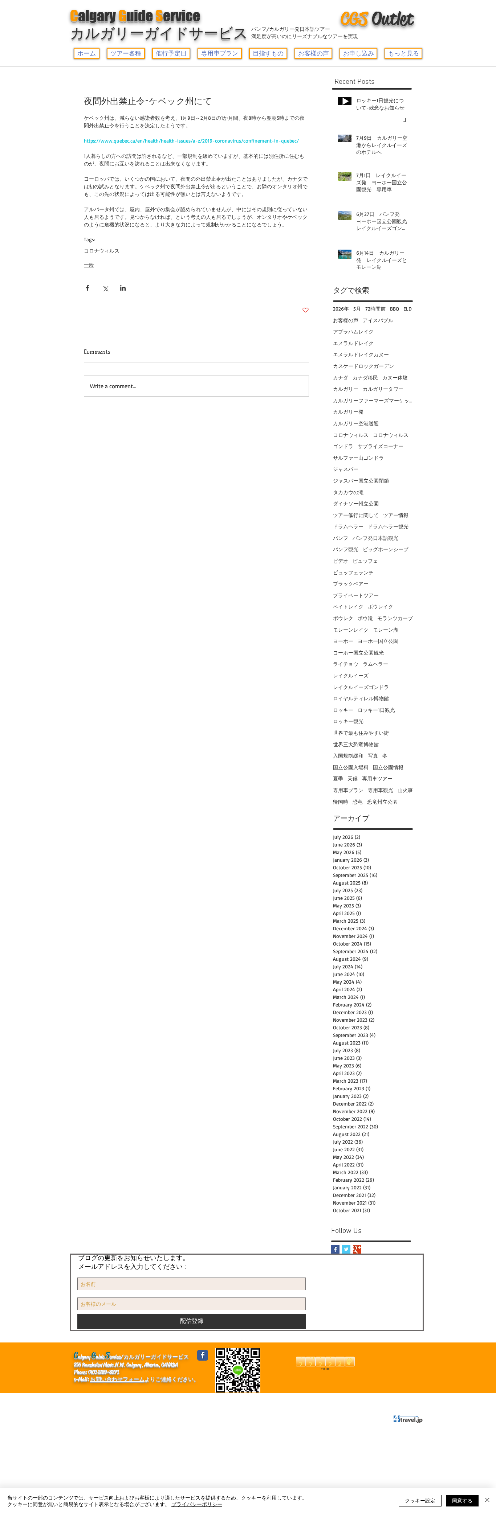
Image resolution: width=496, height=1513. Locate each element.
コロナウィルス (101, 250)
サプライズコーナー (380, 446)
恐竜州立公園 (382, 802)
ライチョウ (345, 664)
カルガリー (345, 389)
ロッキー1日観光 (376, 710)
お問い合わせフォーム (117, 1379)
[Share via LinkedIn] (122, 287)
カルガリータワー (383, 389)
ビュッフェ (365, 561)
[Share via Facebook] (87, 287)
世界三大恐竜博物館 (356, 744)
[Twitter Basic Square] (346, 1249)
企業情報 (88, 1400)
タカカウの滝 (348, 492)
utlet (377, 18)
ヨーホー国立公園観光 (358, 652)
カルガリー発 (348, 412)
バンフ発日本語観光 (375, 538)
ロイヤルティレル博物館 (361, 698)
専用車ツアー (377, 778)
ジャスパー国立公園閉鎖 (361, 480)
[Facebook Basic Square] (335, 1249)
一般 (89, 265)
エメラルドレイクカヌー (361, 354)
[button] (126, 53)
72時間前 (375, 309)
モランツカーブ (395, 618)
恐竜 (358, 802)
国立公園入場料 (351, 767)
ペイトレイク (348, 606)
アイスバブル (378, 320)
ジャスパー (345, 469)
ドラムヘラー (348, 526)
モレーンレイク (351, 630)
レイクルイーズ (351, 675)
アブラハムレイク (353, 331)
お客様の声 (345, 320)
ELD (407, 309)
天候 (352, 778)
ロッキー (343, 710)
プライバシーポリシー (205, 1400)
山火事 (405, 790)
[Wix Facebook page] (202, 1355)
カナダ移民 (365, 377)
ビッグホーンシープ (385, 549)
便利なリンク (125, 1400)
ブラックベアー (351, 584)
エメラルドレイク (353, 343)
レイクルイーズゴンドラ (361, 687)
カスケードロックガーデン (363, 366)
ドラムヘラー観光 (388, 526)
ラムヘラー (375, 664)
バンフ (340, 538)
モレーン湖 (385, 630)
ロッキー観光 (348, 721)
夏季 (338, 778)
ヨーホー (343, 641)
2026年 (341, 309)
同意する (462, 1500)
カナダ (340, 377)
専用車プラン (348, 790)
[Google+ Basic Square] (357, 1249)
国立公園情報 (388, 767)
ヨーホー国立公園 (378, 641)
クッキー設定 (420, 1500)
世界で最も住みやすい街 (361, 733)
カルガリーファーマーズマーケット (373, 400)
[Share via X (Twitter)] (105, 287)
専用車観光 (380, 790)
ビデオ (340, 561)
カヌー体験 (395, 377)
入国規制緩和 (348, 756)
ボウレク (343, 618)
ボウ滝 (365, 618)
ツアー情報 (395, 515)
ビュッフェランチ (353, 572)
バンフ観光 (345, 549)
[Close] (487, 1500)
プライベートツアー (356, 595)
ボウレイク (380, 606)
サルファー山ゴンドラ (358, 458)
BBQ (394, 309)
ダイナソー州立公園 (356, 503)
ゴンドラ (343, 446)
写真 (373, 756)
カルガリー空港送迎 (356, 423)
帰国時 (340, 802)
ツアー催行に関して (356, 515)
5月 (357, 309)
